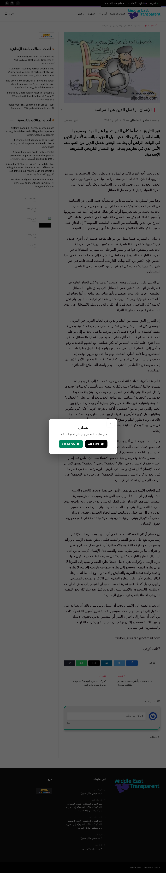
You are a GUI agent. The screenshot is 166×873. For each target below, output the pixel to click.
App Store (93, 444)
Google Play (68, 444)
